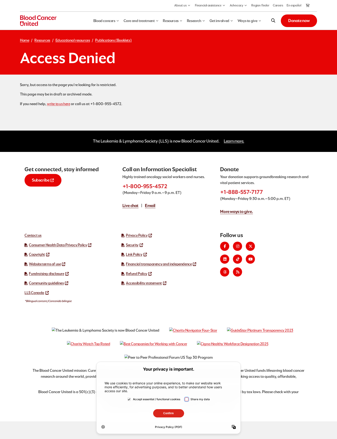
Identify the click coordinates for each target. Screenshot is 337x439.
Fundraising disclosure (46, 273)
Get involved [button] (219, 20)
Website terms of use (45, 264)
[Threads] (224, 272)
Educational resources (72, 40)
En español (294, 5)
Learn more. (234, 141)
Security (132, 245)
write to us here (58, 103)
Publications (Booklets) (113, 40)
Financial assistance (208, 5)
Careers (278, 5)
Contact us (33, 235)
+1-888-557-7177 (241, 192)
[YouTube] (250, 259)
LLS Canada (34, 292)
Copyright (37, 254)
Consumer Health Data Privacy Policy (58, 245)
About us (180, 5)
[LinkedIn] (224, 259)
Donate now (299, 20)
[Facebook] (224, 246)
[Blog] (237, 272)
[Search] (273, 20)
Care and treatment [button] (139, 20)
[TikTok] (237, 259)
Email (150, 205)
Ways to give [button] (247, 20)
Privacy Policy (136, 235)
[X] (250, 246)
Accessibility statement (144, 283)
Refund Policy (136, 273)
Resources (42, 40)
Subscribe (40, 180)
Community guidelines (46, 283)
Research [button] (194, 20)
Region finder (260, 5)
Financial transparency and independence (159, 264)
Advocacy (236, 5)
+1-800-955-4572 (144, 186)
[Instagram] (237, 246)
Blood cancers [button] (104, 20)
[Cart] (308, 6)
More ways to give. (236, 211)
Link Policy (134, 254)
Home (24, 40)
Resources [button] (170, 20)
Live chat (130, 205)
